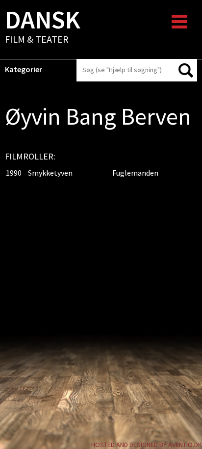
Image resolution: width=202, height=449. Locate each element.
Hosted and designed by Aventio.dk (146, 444)
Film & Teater (42, 27)
